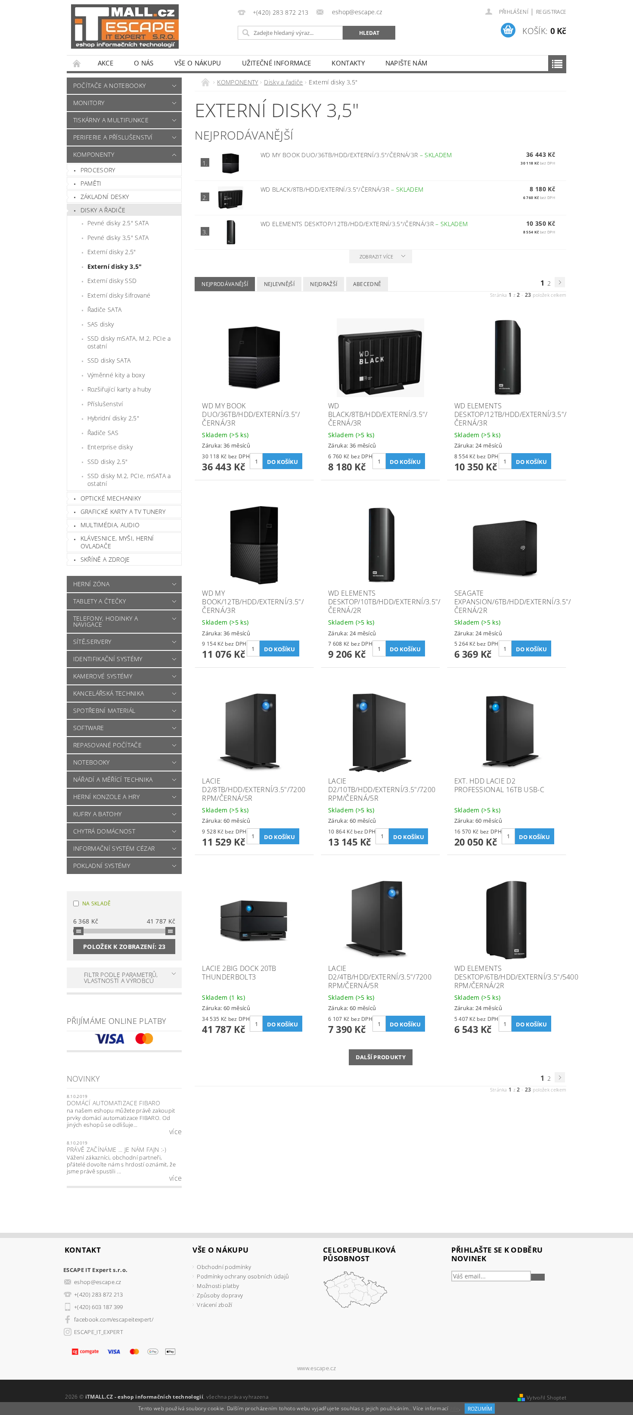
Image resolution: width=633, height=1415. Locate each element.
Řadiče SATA (104, 309)
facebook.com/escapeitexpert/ (113, 1319)
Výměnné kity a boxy (116, 375)
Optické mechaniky (111, 498)
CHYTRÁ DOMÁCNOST (104, 831)
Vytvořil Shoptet (546, 1397)
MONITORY (89, 103)
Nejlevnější (279, 284)
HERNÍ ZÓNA (91, 584)
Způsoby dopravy (220, 1295)
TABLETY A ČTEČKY (99, 601)
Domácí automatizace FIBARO (113, 1103)
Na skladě (96, 903)
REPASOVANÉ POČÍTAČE (107, 745)
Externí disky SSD (112, 281)
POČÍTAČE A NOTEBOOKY (109, 85)
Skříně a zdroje (105, 559)
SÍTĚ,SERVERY (92, 642)
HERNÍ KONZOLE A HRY (106, 797)
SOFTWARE (88, 728)
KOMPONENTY (93, 154)
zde (454, 1408)
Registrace (551, 12)
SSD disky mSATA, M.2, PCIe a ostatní (129, 342)
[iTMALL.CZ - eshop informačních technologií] (125, 26)
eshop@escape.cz (97, 1282)
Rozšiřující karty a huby (119, 389)
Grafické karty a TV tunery (123, 511)
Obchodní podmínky (224, 1267)
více (175, 1131)
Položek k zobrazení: (124, 946)
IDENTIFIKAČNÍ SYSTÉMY (108, 659)
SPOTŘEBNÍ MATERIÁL (104, 710)
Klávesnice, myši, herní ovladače (117, 542)
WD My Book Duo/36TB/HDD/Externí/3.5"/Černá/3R (356, 155)
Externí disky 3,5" (114, 266)
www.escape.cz (316, 1368)
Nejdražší (323, 284)
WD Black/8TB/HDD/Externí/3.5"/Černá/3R (342, 189)
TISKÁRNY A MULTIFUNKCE (111, 120)
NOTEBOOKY (91, 762)
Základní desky (105, 197)
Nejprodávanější (225, 284)
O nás (144, 63)
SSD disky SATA (108, 360)
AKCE (105, 63)
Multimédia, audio (110, 525)
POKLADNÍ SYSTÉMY (101, 865)
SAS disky (100, 324)
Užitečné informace (276, 63)
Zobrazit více (377, 256)
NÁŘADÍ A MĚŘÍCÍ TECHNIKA (113, 779)
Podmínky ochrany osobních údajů (243, 1276)
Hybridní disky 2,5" (113, 418)
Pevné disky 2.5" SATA (118, 223)
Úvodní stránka (77, 63)
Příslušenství (105, 404)
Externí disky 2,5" (111, 252)
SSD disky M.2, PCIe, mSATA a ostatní (129, 480)
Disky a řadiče (103, 210)
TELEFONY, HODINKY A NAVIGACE (105, 621)
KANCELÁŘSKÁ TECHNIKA (108, 693)
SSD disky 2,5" (107, 461)
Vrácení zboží (214, 1305)
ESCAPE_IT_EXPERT (98, 1332)
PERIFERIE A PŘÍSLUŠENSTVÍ (113, 137)
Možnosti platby (218, 1286)
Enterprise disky (110, 447)
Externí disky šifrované (118, 295)
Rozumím (480, 1408)
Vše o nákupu (197, 63)
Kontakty (348, 63)
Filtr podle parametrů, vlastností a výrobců (121, 977)
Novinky (83, 1078)
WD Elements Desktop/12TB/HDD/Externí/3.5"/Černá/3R (364, 224)
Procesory (98, 170)
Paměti (91, 183)
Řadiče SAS (102, 433)
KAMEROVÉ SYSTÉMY (102, 676)
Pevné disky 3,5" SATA (118, 237)
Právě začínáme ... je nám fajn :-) (117, 1149)
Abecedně (367, 284)
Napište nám (406, 63)
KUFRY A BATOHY (97, 814)
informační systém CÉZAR (114, 848)
